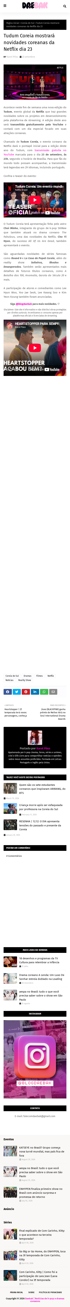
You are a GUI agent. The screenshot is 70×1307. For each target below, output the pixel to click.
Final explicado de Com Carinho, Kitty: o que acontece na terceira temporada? (42, 1234)
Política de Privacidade (50, 1292)
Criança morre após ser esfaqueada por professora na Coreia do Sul (40, 807)
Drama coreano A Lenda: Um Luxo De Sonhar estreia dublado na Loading (41, 977)
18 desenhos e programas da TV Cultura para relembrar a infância (39, 960)
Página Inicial (16, 1292)
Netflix (51, 676)
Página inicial (12, 23)
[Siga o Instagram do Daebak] (35, 1097)
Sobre (31, 1292)
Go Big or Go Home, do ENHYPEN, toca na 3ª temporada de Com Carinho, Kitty (42, 1255)
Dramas (27, 676)
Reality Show (24, 680)
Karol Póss (12, 56)
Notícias (9, 680)
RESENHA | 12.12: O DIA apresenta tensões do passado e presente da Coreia (40, 825)
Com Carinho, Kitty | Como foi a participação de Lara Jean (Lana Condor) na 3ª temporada (38, 1276)
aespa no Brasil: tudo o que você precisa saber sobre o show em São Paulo (40, 995)
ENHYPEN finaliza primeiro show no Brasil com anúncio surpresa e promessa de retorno (40, 1193)
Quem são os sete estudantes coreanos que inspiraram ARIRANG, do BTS (42, 789)
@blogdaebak (24, 304)
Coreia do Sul (27, 23)
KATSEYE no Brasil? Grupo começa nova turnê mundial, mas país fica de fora (41, 1151)
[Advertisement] (35, 525)
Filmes (39, 676)
